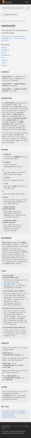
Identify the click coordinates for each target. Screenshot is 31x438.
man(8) (10, 21)
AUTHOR (3, 63)
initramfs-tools (22, 38)
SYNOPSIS (4, 47)
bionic (3, 21)
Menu (26, 2)
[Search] (28, 8)
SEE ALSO (4, 65)
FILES (2, 57)
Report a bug (5, 40)
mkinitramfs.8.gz (19, 21)
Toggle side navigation (10, 14)
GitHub (8, 428)
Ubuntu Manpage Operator (18, 426)
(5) (10, 284)
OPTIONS (4, 52)
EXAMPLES (4, 60)
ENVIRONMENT (5, 55)
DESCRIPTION (5, 50)
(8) (17, 413)
